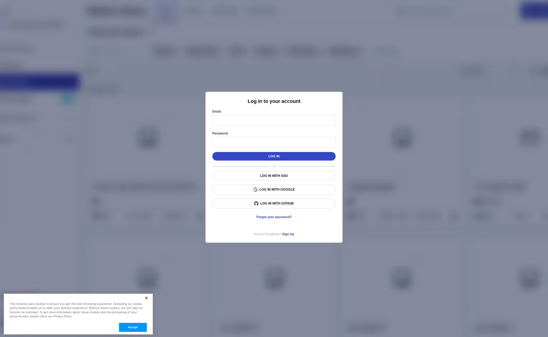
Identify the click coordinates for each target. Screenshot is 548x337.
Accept (133, 327)
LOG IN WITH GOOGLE (277, 189)
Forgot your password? (274, 217)
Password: (220, 133)
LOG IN (274, 156)
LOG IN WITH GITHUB (277, 203)
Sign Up (288, 234)
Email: (217, 111)
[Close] (146, 298)
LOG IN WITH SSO (274, 176)
